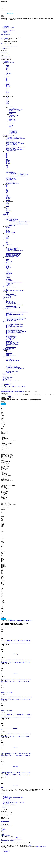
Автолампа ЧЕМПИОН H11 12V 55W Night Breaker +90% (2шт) (15, 755)
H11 (7, 81)
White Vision (11, 118)
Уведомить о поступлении (7, 692)
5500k (7, 104)
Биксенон (5, 214)
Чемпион (8, 69)
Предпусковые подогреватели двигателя (15, 316)
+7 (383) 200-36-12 (5, 818)
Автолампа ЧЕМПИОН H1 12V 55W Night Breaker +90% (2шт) (15, 774)
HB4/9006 (8, 86)
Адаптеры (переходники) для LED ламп (15, 143)
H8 (6, 157)
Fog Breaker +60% (13, 108)
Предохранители (10, 315)
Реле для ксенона (10, 180)
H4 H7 (7, 230)
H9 (9, 386)
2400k (7, 97)
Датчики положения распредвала (13, 332)
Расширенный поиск (5, 56)
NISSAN (8, 274)
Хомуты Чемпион (7, 349)
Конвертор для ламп (10, 292)
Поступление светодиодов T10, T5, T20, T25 (13, 802)
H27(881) (19, 386)
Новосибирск (6, 850)
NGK (10, 369)
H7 (6, 80)
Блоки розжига (9, 171)
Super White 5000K (13, 131)
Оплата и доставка (7, 28)
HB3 (22, 386)
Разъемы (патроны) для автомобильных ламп (13, 290)
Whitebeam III (12, 122)
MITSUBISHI (9, 273)
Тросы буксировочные (11, 320)
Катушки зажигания (10, 337)
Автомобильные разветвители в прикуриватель (17, 312)
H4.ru (9, 396)
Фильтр (3, 403)
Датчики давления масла (11, 327)
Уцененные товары (7, 379)
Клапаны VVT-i (9, 339)
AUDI (7, 259)
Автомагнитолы (9, 301)
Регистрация (7, 34)
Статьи (4, 807)
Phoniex (10, 362)
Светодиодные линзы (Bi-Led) (13, 248)
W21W (7, 94)
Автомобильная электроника (10, 298)
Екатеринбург (6, 851)
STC (10, 363)
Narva (7, 67)
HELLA (8, 68)
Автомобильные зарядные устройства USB (16, 310)
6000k (7, 204)
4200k (7, 100)
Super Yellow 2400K (13, 130)
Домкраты (8, 313)
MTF (7, 72)
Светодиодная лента (10, 148)
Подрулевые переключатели (12, 344)
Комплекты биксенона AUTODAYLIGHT (18, 224)
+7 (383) (5, 43)
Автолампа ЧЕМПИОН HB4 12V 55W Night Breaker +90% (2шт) (15, 643)
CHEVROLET (9, 261)
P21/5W (7, 90)
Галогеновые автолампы (9, 62)
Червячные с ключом (10, 355)
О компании (6, 26)
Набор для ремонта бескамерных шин (14, 314)
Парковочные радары (11, 306)
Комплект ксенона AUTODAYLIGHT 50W (18, 174)
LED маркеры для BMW (11, 144)
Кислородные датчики (11, 338)
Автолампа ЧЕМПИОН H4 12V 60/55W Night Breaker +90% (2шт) (16, 717)
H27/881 (8, 84)
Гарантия (5, 31)
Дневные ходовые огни (8, 286)
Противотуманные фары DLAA (10, 256)
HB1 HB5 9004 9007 (10, 232)
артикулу (30, 620)
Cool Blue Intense (12, 112)
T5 (6, 89)
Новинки (5, 376)
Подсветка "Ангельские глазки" (13, 255)
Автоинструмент (10, 359)
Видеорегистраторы (10, 302)
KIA (7, 268)
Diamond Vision (12, 120)
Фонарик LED (9, 372)
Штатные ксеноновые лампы (12, 183)
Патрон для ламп (10, 294)
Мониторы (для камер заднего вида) (14, 304)
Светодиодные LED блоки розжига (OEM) (15, 147)
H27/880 (8, 83)
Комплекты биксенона (11, 220)
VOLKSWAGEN (10, 280)
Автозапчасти (6, 321)
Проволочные (9, 353)
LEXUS (7, 269)
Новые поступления (7, 377)
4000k (7, 98)
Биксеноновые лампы (11, 218)
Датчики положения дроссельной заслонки (16, 331)
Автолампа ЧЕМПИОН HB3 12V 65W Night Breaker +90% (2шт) (15, 662)
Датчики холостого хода (11, 336)
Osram (7, 65)
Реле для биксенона (10, 225)
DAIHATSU (8, 263)
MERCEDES (9, 272)
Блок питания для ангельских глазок (14, 250)
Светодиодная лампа (8, 135)
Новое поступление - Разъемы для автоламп (13, 797)
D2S (7, 192)
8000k (7, 206)
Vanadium (11, 125)
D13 (7, 209)
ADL (7, 208)
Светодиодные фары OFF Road (13, 142)
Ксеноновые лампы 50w (11, 179)
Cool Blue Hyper (12, 113)
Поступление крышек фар (9, 804)
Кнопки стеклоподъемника (12, 342)
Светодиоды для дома (11, 150)
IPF (6, 74)
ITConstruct (18, 837)
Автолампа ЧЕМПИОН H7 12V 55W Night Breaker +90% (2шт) (15, 681)
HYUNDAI (8, 267)
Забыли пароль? (10, 13)
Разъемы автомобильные (11, 295)
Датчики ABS (9, 325)
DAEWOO (8, 262)
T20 (7, 166)
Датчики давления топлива (12, 329)
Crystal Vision (12, 119)
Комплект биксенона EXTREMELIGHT (18, 222)
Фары (4, 373)
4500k (7, 102)
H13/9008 (8, 227)
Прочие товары (7, 356)
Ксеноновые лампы (10, 178)
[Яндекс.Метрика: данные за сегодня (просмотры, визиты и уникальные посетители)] (5, 835)
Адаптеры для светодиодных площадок (15, 149)
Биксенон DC (9, 216)
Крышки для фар (7, 296)
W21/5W (8, 92)
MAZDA (8, 271)
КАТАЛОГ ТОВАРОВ (6, 58)
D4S (7, 195)
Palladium (11, 126)
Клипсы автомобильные (8, 348)
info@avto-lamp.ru (5, 821)
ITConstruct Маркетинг (16, 839)
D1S (7, 191)
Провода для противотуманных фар (14, 282)
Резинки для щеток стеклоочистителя (14, 319)
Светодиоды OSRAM (11, 141)
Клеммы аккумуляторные (12, 366)
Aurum (10, 127)
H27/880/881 (9, 197)
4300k (7, 101)
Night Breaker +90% (13, 133)
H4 (6, 79)
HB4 (24, 386)
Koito (7, 71)
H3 (6, 78)
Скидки (7, 61)
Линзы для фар (6, 245)
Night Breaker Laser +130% (15, 110)
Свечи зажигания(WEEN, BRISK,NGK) (15, 368)
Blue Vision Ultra (12, 116)
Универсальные (9, 283)
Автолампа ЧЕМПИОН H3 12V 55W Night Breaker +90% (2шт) (15, 736)
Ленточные (8, 351)
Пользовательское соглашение (7, 840)
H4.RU (30, 845)
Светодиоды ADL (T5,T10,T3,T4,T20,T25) (15, 138)
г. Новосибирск (4, 38)
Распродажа (6, 378)
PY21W (10, 389)
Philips (7, 66)
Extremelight (8, 210)
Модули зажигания (10, 343)
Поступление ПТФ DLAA (9, 799)
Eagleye (10, 361)
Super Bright (8, 73)
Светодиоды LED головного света (14, 137)
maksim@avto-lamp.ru (41, 846)
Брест (10, 365)
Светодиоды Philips (10, 139)
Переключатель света (11, 347)
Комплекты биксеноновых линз (13, 253)
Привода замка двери (11, 345)
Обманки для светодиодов (12, 145)
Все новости (6, 805)
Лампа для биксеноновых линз (13, 254)
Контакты (5, 32)
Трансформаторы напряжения (13, 307)
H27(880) (14, 386)
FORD (7, 265)
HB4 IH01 (8, 231)
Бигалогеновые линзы (11, 249)
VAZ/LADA (8, 279)
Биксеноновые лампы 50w (12, 219)
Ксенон (5, 168)
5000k (7, 103)
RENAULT (8, 276)
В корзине (3, 48)
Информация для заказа (8, 27)
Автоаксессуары (7, 308)
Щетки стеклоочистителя (12, 371)
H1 (6, 77)
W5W (7, 95)
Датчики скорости (10, 335)
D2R (7, 196)
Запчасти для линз (10, 251)
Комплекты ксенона (10, 172)
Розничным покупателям (9, 30)
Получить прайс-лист (5, 400)
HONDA (8, 266)
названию (25, 620)
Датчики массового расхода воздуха (14, 330)
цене (21, 620)
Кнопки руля (9, 341)
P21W (7, 91)
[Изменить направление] (14, 620)
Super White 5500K (13, 132)
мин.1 (2, 655)
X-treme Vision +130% (13, 115)
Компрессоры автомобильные (13, 367)
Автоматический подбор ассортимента (12, 380)
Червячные (8, 354)
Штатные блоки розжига (11, 182)
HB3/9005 (8, 85)
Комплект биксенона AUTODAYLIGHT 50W (19, 221)
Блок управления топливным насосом (14, 324)
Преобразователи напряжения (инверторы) (16, 318)
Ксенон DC (8, 177)
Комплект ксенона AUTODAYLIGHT (17, 173)
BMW (7, 260)
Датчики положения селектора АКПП (14, 333)
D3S (7, 194)
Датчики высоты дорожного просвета (14, 326)
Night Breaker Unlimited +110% (15, 109)
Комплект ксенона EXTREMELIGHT (17, 175)
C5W (7, 88)
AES (7, 242)
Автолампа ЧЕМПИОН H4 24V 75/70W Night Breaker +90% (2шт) (16, 699)
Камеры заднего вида (11, 303)
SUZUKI (8, 277)
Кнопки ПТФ (9, 284)
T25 (7, 167)
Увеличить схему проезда (6, 825)
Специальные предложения (9, 374)
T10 (7, 165)
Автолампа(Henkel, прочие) (12, 360)
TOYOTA (8, 278)
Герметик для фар (7, 297)
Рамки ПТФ (8, 285)
